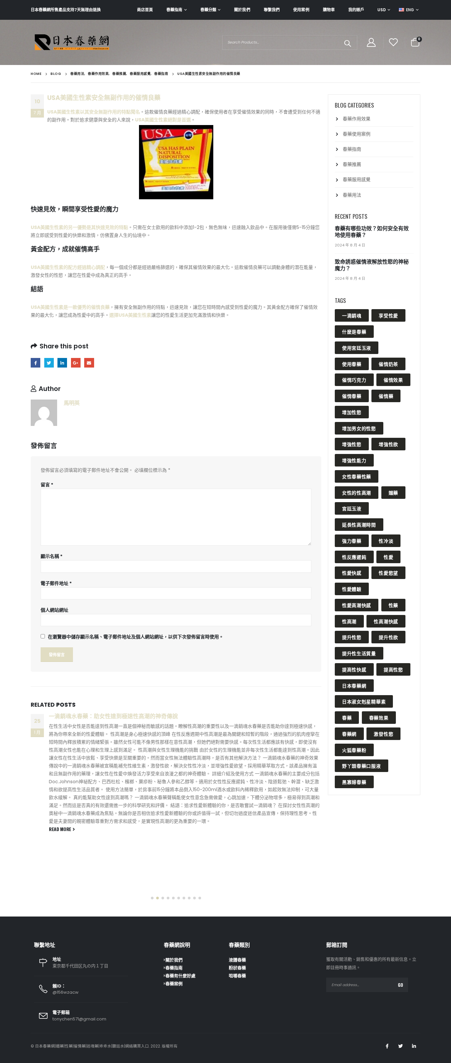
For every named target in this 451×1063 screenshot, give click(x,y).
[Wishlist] (393, 42)
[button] (152, 898)
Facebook (35, 363)
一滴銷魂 (352, 315)
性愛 (388, 556)
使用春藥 (352, 363)
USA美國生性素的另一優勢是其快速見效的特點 (79, 227)
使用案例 (301, 10)
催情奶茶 (388, 363)
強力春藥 (352, 540)
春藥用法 (352, 195)
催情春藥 (352, 395)
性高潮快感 (386, 621)
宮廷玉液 (352, 508)
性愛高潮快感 (356, 604)
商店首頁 (145, 10)
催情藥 (386, 395)
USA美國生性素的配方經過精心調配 (68, 267)
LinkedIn (62, 363)
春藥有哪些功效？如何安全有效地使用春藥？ (372, 232)
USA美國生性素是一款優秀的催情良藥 (70, 307)
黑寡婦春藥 (354, 781)
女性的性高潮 (356, 492)
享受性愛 (388, 315)
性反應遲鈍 (354, 556)
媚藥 (393, 492)
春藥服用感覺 (356, 179)
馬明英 (72, 403)
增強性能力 (354, 460)
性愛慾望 (388, 572)
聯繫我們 (272, 10)
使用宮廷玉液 (356, 347)
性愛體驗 (352, 588)
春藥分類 (208, 10)
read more (61, 828)
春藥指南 (174, 10)
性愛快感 (352, 572)
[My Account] (371, 42)
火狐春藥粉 (354, 749)
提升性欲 (388, 636)
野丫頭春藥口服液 (361, 765)
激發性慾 (383, 733)
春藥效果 (379, 717)
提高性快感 (354, 669)
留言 (47, 484)
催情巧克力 (354, 379)
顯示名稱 (51, 556)
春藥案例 (174, 984)
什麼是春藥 (354, 331)
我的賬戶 (356, 10)
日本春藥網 (354, 685)
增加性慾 (352, 411)
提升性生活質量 (359, 653)
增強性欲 (388, 443)
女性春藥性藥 (356, 476)
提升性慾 (352, 636)
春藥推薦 (352, 164)
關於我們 (242, 10)
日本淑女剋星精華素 (364, 701)
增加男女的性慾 (359, 428)
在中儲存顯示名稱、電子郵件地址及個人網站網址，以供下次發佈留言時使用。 (136, 636)
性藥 (393, 604)
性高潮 (349, 621)
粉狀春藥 (237, 968)
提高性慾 (393, 669)
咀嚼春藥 (237, 976)
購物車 (329, 10)
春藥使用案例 (356, 134)
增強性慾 (352, 443)
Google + (76, 363)
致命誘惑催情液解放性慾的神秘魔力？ (372, 265)
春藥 (347, 717)
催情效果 (393, 379)
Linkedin (414, 1046)
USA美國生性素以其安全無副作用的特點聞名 (93, 112)
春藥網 (349, 733)
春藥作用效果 (356, 118)
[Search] (347, 42)
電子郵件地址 (56, 583)
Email (89, 363)
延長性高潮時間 (359, 524)
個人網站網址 (54, 610)
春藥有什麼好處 (180, 976)
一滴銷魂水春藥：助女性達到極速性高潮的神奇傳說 (113, 716)
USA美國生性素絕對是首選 (163, 119)
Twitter (49, 363)
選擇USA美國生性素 (130, 315)
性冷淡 (386, 540)
